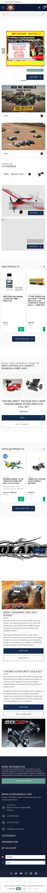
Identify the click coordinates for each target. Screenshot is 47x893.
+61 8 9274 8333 (13, 816)
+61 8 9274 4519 (13, 822)
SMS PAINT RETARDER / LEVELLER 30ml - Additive (13, 299)
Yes (18, 889)
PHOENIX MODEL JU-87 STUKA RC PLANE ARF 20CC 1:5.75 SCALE (13, 481)
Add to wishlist (22, 424)
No (24, 889)
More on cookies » (34, 889)
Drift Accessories (23, 714)
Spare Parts (23, 658)
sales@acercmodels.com (16, 829)
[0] (44, 7)
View (22, 418)
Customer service (23, 781)
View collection (22, 339)
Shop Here (23, 651)
